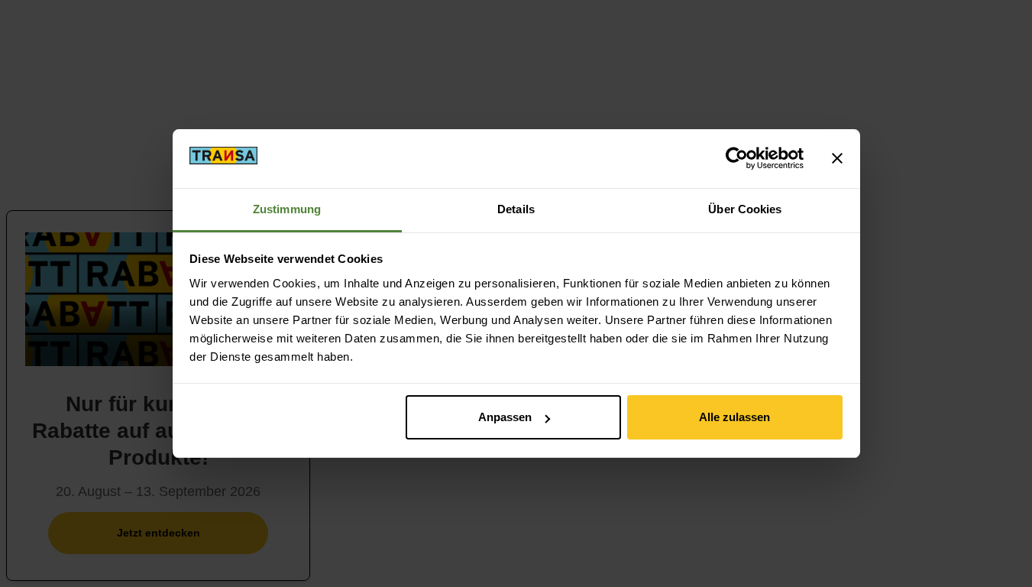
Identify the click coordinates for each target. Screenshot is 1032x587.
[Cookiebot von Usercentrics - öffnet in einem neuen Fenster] (737, 158)
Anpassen (505, 416)
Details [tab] (516, 209)
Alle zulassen (734, 416)
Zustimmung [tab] (287, 209)
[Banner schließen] (837, 158)
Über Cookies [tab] (744, 209)
